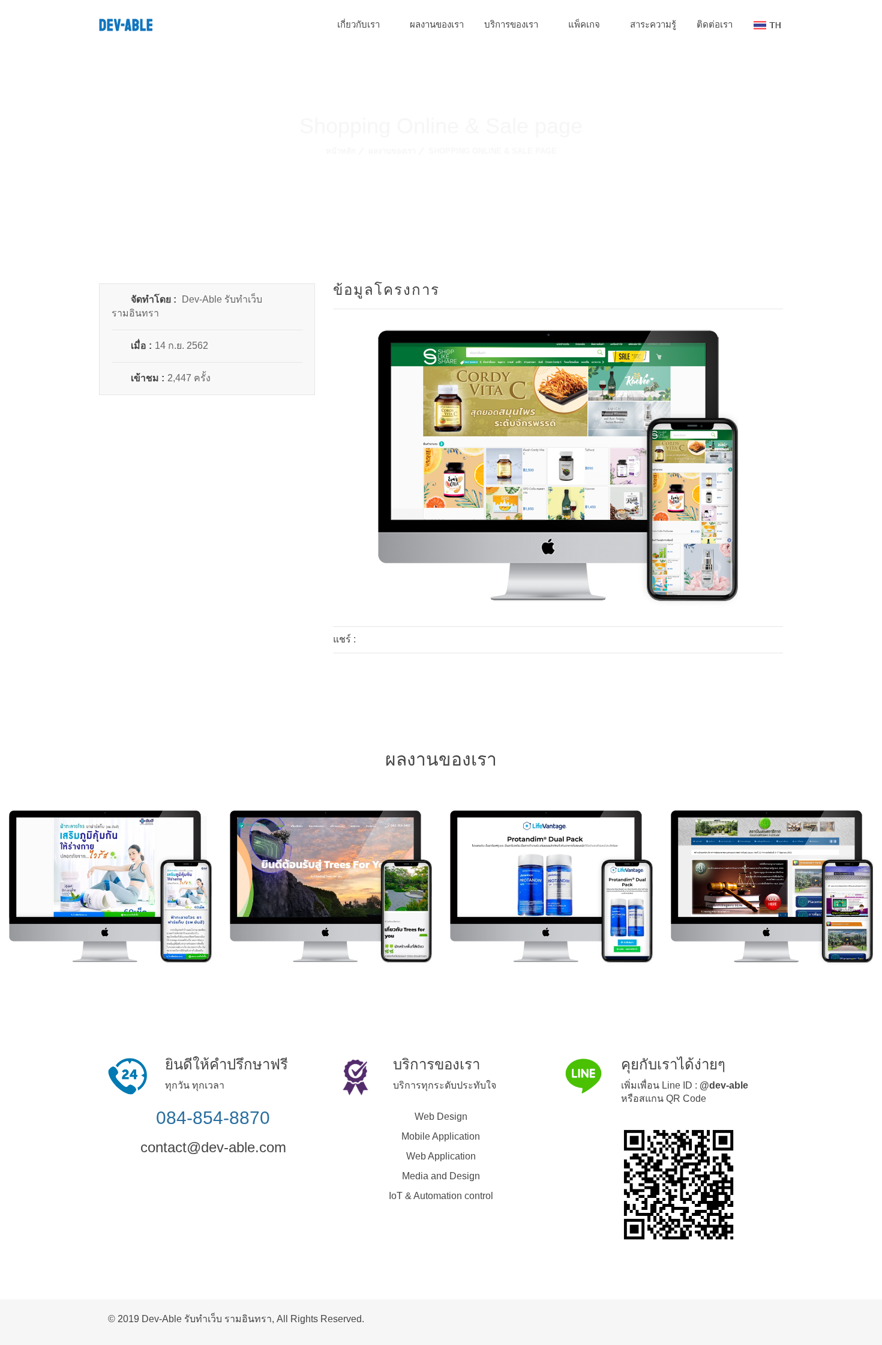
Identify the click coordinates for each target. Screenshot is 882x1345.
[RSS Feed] (751, 1318)
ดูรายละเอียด (115, 912)
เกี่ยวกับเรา (359, 24)
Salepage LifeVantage (555, 855)
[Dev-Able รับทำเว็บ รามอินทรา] (770, 1318)
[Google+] (406, 640)
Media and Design (441, 1176)
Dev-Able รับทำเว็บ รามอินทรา (207, 1319)
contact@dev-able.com (213, 1147)
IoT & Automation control (441, 1196)
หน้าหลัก (341, 151)
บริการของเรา (512, 24)
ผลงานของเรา (437, 24)
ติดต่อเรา (715, 24)
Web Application (441, 1156)
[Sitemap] (760, 1318)
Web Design (441, 1116)
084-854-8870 (213, 1118)
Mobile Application (440, 1136)
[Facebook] (370, 640)
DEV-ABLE (126, 25)
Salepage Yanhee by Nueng (115, 855)
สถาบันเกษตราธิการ (776, 870)
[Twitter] (388, 640)
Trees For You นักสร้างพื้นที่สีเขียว (335, 855)
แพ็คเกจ (585, 24)
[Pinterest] (424, 640)
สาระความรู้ (653, 24)
